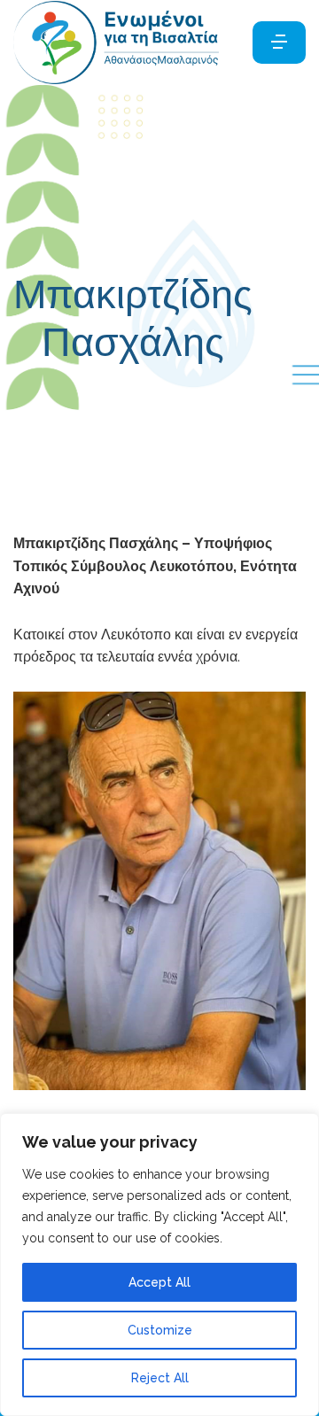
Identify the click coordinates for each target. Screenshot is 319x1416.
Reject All (160, 1378)
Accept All (159, 1282)
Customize (160, 1330)
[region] (159, 1264)
